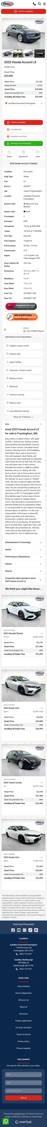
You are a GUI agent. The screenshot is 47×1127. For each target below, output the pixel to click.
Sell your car (23, 1000)
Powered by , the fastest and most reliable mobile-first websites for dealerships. (23, 1115)
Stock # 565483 (9, 854)
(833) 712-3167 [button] (25, 954)
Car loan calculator (23, 1027)
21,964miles (38, 861)
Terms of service (24, 1034)
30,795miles (38, 786)
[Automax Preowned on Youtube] (18, 929)
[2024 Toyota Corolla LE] (23, 759)
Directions (23, 1014)
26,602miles (38, 637)
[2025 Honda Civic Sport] (23, 834)
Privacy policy (23, 1041)
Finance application (23, 1021)
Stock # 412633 (9, 630)
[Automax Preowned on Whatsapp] (35, 929)
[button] (34, 3)
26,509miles (38, 711)
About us (23, 1007)
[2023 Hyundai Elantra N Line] (23, 610)
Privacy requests (23, 1048)
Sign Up (23, 1098)
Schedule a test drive (19, 136)
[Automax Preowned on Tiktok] (29, 929)
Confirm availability (25, 11)
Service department (23, 993)
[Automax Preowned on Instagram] (23, 929)
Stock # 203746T (10, 779)
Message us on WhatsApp (21, 143)
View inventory (23, 986)
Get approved (16, 129)
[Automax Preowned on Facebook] (12, 929)
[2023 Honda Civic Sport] (23, 685)
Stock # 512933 (9, 705)
